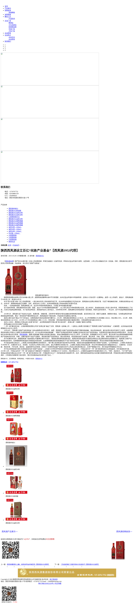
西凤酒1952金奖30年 (16, 215)
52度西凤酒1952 (14, 217)
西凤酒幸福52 (13, 208)
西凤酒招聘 (78, 566)
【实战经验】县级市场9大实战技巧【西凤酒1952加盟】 (80, 564)
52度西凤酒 (12, 237)
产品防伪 (12, 18)
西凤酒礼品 (29, 566)
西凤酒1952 (40, 256)
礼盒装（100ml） (14, 233)
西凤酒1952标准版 (15, 210)
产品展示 (8, 8)
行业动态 (16, 245)
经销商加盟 (12, 27)
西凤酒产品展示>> (10, 531)
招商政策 (8, 10)
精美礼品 (12, 241)
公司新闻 (4, 566)
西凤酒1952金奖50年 (16, 219)
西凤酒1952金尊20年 (16, 212)
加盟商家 (8, 14)
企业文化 (12, 37)
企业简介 (8, 35)
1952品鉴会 (12, 25)
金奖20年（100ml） (15, 231)
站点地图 (58, 583)
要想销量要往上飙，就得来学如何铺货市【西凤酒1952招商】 (28, 564)
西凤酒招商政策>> (124, 531)
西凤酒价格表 (93, 3)
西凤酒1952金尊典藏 (16, 223)
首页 (6, 6)
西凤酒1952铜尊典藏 (16, 221)
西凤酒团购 (23, 334)
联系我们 (8, 41)
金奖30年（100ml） (15, 229)
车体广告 (12, 29)
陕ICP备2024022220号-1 (46, 583)
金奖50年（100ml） (15, 227)
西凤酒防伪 (61, 566)
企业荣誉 (8, 33)
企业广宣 (8, 21)
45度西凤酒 (12, 235)
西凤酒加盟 (9, 261)
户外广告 (12, 31)
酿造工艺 (8, 16)
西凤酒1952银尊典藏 (16, 225)
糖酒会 (11, 23)
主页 (9, 245)
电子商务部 (54, 579)
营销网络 (12, 12)
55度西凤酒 (12, 239)
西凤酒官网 (82, 3)
